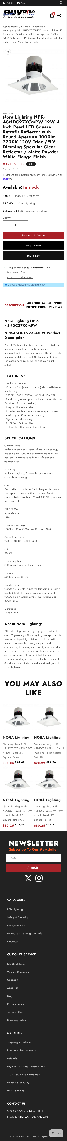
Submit (33, 868)
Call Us (10, 3)
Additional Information (36, 305)
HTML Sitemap (15, 1090)
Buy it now (33, 256)
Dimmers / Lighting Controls (24, 933)
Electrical (12, 941)
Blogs (10, 996)
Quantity (7, 217)
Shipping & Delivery (19, 1042)
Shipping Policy (16, 1020)
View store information (20, 277)
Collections (37, 26)
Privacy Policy (15, 1004)
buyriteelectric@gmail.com (31, 1116)
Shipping (7, 169)
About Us (12, 988)
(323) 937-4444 (34, 1110)
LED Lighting (15, 909)
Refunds (12, 1058)
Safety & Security (17, 917)
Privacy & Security (18, 1082)
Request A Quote (33, 235)
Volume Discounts (18, 972)
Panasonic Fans (16, 925)
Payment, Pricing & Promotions (26, 1066)
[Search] (61, 3)
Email (23, 3)
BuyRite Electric (11, 26)
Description (14, 305)
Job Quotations (16, 964)
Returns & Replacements (21, 1050)
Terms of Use (15, 1012)
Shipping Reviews (55, 305)
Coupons (12, 980)
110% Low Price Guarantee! (24, 1074)
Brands (24, 26)
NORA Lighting (25, 203)
